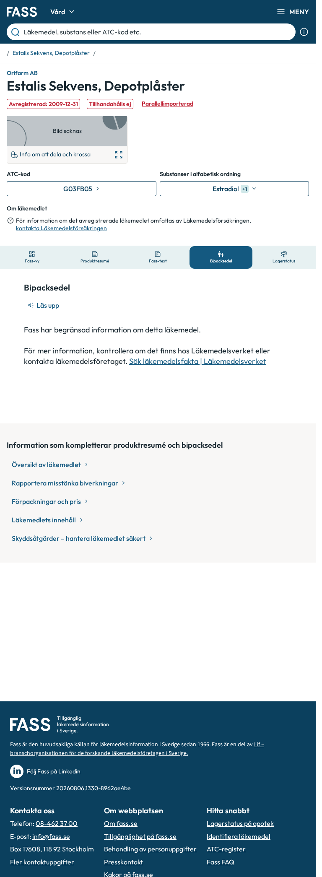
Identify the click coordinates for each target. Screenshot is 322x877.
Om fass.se (121, 823)
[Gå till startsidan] (22, 11)
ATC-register (226, 849)
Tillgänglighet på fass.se (140, 836)
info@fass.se (51, 836)
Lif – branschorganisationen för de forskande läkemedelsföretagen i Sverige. (137, 749)
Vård (57, 12)
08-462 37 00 (57, 823)
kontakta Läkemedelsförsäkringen (61, 228)
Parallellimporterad (167, 103)
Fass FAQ (220, 862)
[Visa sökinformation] (304, 31)
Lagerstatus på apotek (240, 823)
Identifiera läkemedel (238, 836)
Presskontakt (123, 862)
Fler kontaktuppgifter (42, 862)
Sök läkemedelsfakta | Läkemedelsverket (197, 361)
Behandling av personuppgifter (150, 849)
